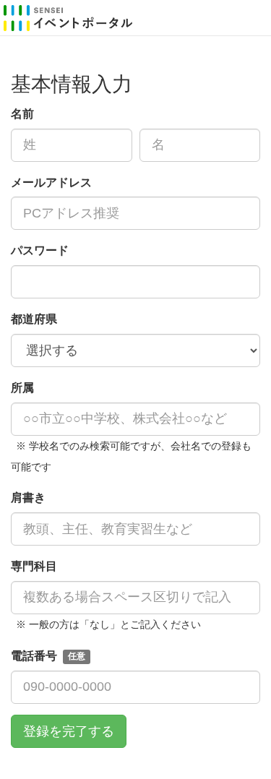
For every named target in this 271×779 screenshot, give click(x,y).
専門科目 (37, 566)
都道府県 (34, 319)
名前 (22, 114)
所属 (22, 388)
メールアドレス (51, 182)
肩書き (28, 497)
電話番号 (48, 656)
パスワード (40, 250)
